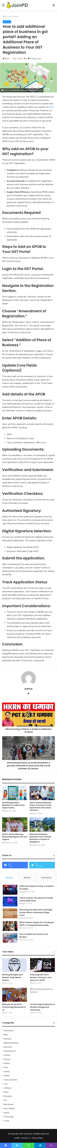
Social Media (9, 1108)
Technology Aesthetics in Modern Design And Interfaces (42, 1007)
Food (6, 1067)
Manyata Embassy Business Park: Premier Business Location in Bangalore (40, 838)
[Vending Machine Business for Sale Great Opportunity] (14, 793)
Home (7, 16)
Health (6, 1076)
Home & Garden (10, 1080)
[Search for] (53, 6)
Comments (46, 877)
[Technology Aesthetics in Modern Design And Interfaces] (42, 995)
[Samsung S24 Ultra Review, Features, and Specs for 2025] (42, 965)
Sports (6, 1112)
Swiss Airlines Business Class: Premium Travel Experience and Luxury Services (40, 806)
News (6, 1092)
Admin (28, 688)
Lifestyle (7, 1088)
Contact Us (25, 1138)
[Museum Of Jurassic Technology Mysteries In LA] (14, 995)
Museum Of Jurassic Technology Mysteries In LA (14, 1007)
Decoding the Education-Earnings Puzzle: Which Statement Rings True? (35, 912)
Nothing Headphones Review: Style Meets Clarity (12, 977)
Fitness (7, 1063)
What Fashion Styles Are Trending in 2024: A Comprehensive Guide (36, 923)
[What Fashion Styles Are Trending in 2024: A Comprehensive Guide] (10, 926)
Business (15, 16)
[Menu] (3, 6)
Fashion (7, 1055)
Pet (5, 1100)
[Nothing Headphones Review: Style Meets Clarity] (14, 965)
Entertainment (10, 1051)
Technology (9, 1117)
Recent (27, 877)
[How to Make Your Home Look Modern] (10, 938)
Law (5, 1084)
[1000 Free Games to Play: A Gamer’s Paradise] (10, 890)
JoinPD (17, 1138)
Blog (5, 1035)
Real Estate (8, 1104)
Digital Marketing (11, 1043)
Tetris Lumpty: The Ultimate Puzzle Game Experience (36, 899)
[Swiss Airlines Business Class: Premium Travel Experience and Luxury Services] (42, 793)
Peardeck (8, 1096)
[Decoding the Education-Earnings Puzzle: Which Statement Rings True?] (10, 913)
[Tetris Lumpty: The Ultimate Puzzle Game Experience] (10, 901)
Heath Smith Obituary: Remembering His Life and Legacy (14, 837)
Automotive (9, 1030)
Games (7, 1071)
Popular (9, 877)
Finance (7, 1059)
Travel (6, 1121)
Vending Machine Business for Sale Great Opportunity (13, 805)
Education (8, 1047)
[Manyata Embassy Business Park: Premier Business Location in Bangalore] (42, 824)
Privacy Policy (37, 1138)
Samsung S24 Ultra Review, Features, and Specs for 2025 (40, 977)
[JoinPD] (17, 5)
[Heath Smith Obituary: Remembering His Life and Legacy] (14, 824)
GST (51, 107)
